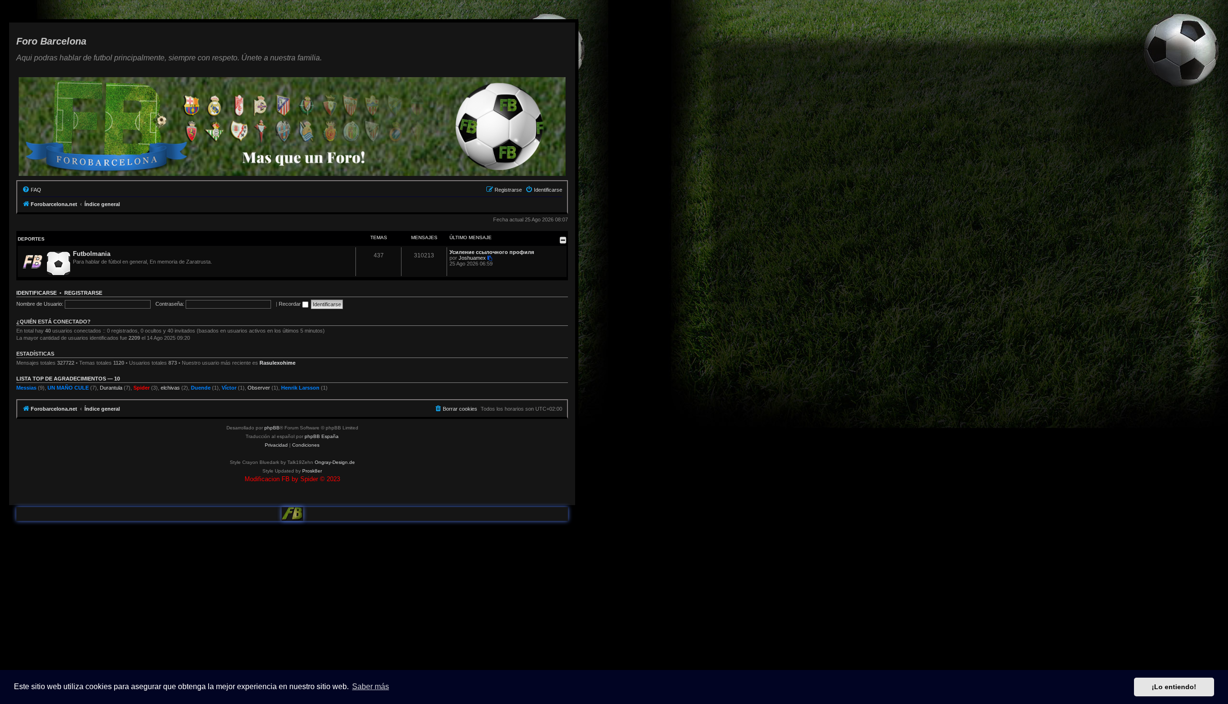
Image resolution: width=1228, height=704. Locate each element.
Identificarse (36, 293)
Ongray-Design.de (335, 462)
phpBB (272, 427)
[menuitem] (31, 190)
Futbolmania (91, 253)
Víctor (229, 388)
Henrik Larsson (300, 388)
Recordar (290, 304)
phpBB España (322, 436)
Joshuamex (472, 258)
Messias (26, 388)
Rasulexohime (277, 363)
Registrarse (83, 293)
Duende (201, 388)
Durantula (111, 388)
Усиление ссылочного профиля (491, 252)
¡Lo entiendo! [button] (1174, 687)
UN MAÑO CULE (68, 388)
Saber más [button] (370, 686)
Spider (141, 388)
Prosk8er (312, 470)
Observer (259, 388)
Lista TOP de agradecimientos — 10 (68, 378)
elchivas (170, 388)
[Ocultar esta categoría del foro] (563, 240)
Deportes (31, 239)
